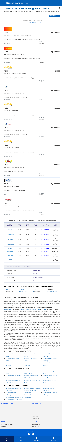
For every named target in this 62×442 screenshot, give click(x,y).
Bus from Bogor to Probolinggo (32, 388)
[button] (7, 439)
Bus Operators (36, 406)
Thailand (3, 426)
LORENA (10, 248)
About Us (3, 406)
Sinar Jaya (7, 310)
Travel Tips (35, 416)
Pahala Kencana (10, 260)
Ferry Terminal (36, 412)
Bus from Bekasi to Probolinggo (14, 397)
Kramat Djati (10, 244)
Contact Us (4, 408)
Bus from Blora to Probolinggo (14, 399)
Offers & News (36, 414)
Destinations (35, 418)
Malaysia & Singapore (7, 424)
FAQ (2, 410)
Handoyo (10, 239)
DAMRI (10, 230)
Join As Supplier (36, 424)
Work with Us (35, 426)
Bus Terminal (35, 408)
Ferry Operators (36, 410)
